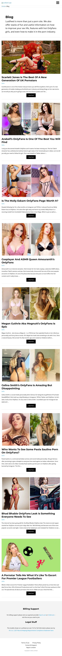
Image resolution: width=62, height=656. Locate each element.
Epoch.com (42, 615)
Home (3, 6)
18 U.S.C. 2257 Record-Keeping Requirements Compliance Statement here (31, 630)
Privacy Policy (36, 643)
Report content (31, 647)
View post (31, 95)
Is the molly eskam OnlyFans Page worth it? (30, 200)
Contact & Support (31, 645)
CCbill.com (51, 615)
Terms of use (25, 643)
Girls (3, 83)
